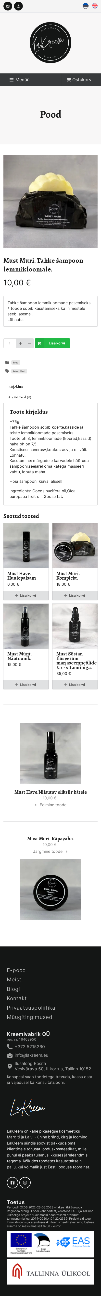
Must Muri (19, 371)
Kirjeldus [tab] (15, 387)
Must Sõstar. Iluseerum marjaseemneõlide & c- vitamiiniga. (75, 661)
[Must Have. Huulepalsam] (26, 545)
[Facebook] (7, 6)
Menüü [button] (22, 79)
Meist (14, 979)
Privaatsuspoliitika (31, 1008)
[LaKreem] (50, 48)
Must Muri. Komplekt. (68, 575)
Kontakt (17, 998)
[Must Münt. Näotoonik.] (26, 626)
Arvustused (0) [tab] (19, 397)
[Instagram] (18, 6)
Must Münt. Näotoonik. (19, 656)
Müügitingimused (29, 1017)
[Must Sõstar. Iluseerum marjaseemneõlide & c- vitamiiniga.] (75, 626)
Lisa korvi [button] (28, 595)
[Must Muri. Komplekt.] (75, 545)
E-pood (16, 970)
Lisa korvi (57, 343)
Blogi (13, 989)
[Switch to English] (95, 6)
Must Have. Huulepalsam (21, 575)
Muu (15, 362)
